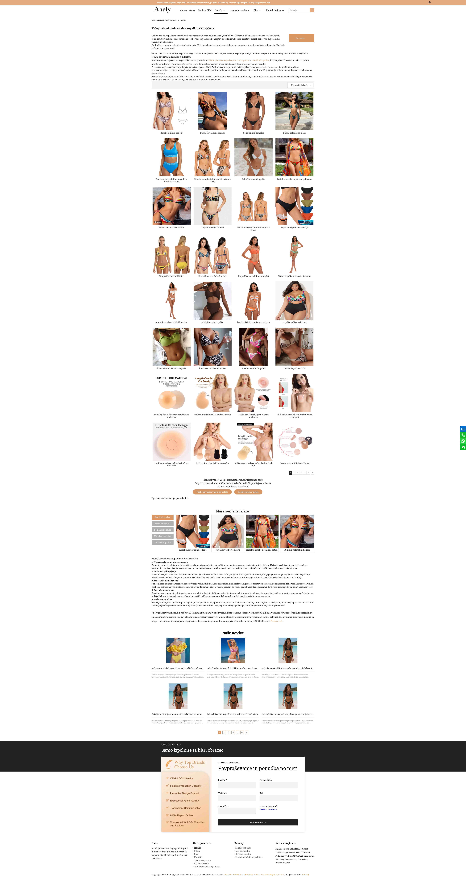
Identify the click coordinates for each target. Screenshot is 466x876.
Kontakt (198, 857)
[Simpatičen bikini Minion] (172, 254)
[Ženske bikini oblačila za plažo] (172, 347)
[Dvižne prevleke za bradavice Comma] (213, 393)
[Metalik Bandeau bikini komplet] (172, 300)
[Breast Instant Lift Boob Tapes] (294, 441)
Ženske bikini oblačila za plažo (171, 368)
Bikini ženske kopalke (212, 322)
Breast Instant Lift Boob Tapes (294, 463)
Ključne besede (201, 863)
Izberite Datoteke (268, 809)
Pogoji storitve (276, 874)
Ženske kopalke (162, 517)
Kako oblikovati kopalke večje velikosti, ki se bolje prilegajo (236, 714)
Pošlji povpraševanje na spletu (212, 491)
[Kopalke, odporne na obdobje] (294, 206)
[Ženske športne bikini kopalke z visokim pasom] (172, 157)
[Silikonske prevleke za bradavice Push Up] (253, 441)
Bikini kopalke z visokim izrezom (294, 276)
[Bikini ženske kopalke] (213, 300)
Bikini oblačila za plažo (294, 133)
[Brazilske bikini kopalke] (253, 347)
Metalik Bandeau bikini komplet (171, 322)
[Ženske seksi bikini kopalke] (213, 347)
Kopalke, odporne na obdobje (294, 227)
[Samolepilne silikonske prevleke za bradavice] (172, 393)
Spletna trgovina (202, 860)
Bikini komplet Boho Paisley (213, 276)
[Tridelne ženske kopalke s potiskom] (262, 531)
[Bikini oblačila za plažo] (294, 111)
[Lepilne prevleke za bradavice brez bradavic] (172, 441)
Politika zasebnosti (234, 874)
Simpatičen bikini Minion (171, 276)
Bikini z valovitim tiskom (171, 227)
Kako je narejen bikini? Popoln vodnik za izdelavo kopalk (290, 668)
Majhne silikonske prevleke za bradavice (253, 415)
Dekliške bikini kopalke (253, 179)
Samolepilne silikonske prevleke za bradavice (171, 415)
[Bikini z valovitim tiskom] (297, 531)
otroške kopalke (260, 60)
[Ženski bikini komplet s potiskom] (253, 300)
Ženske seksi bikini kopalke (212, 368)
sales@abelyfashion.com (259, 2)
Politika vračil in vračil (256, 874)
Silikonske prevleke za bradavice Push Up (253, 464)
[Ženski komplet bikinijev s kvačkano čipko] (213, 157)
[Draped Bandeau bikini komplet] (253, 254)
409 (242, 732)
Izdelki (197, 847)
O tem (197, 851)
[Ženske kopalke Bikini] (294, 347)
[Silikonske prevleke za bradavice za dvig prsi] (294, 393)
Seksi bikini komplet (253, 133)
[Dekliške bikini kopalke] (253, 157)
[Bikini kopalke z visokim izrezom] (294, 254)
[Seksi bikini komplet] (253, 111)
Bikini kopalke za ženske (212, 133)
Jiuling (305, 874)
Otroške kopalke (163, 542)
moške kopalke (241, 60)
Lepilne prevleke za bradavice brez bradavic (172, 464)
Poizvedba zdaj (300, 39)
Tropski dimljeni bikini (212, 227)
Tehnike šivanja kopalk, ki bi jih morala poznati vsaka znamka (237, 668)
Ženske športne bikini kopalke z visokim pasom (171, 180)
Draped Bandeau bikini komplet (253, 276)
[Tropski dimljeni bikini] (213, 206)
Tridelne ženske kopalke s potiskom (294, 179)
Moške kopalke (162, 523)
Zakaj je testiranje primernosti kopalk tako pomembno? (178, 714)
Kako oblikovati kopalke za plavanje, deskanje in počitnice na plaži (294, 714)
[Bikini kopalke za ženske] (213, 111)
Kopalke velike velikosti (294, 322)
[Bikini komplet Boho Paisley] (213, 254)
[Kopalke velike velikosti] (294, 300)
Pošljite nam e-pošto (248, 491)
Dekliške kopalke (162, 529)
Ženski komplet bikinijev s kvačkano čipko (212, 180)
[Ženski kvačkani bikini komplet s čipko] (253, 206)
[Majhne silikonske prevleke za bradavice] (253, 393)
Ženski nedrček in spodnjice (249, 857)
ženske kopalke (224, 60)
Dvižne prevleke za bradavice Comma (212, 414)
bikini (212, 60)
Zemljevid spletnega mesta (207, 866)
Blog (196, 854)
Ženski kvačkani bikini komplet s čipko (253, 228)
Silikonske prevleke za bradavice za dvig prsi (294, 415)
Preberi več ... (277, 621)
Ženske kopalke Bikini (294, 368)
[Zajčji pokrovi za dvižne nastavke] (213, 441)
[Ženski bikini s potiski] (172, 111)
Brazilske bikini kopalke (253, 368)
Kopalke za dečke (162, 536)
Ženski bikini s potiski (172, 133)
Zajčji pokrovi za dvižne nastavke (212, 463)
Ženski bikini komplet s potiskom (253, 322)
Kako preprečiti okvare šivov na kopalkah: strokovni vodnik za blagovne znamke (191, 668)
